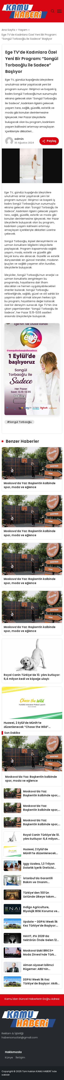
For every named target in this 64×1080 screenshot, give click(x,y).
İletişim (20, 1057)
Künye (9, 1057)
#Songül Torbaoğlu (19, 422)
